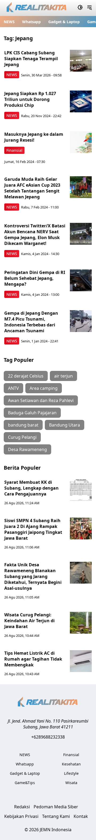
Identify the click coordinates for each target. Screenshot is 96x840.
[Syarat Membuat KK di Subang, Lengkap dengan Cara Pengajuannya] (81, 490)
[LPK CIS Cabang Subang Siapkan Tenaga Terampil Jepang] (81, 61)
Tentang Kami (56, 816)
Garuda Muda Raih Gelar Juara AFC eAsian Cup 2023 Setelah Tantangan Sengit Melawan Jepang (32, 188)
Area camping (44, 388)
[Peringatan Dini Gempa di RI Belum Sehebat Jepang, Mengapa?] (81, 280)
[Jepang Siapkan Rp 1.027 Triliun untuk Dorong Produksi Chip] (81, 101)
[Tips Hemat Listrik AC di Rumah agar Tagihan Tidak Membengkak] (81, 661)
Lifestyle (71, 773)
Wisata (71, 782)
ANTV (13, 388)
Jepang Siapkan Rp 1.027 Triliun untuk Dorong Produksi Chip (30, 99)
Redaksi (22, 807)
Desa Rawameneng (27, 449)
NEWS (9, 21)
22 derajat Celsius (25, 376)
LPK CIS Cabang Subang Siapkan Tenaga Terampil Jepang (31, 58)
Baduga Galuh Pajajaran (32, 413)
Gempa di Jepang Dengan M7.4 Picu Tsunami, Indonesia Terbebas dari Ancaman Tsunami (31, 322)
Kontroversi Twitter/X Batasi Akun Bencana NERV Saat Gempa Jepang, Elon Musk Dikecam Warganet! (34, 234)
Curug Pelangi (22, 437)
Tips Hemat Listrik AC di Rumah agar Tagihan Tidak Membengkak (33, 659)
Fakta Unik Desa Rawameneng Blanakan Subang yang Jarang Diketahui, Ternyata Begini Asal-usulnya (33, 576)
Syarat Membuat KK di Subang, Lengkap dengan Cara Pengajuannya (31, 488)
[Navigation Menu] (89, 8)
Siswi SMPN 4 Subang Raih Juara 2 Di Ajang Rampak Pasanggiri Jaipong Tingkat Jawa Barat (33, 529)
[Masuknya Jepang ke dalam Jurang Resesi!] (81, 142)
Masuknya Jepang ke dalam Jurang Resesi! (33, 137)
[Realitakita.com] (37, 8)
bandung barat (23, 425)
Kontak (81, 816)
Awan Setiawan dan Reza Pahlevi (41, 400)
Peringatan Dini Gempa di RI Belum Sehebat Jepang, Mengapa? (34, 278)
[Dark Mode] (80, 8)
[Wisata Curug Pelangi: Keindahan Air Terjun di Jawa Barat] (81, 623)
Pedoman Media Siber (56, 807)
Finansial (14, 150)
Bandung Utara (64, 425)
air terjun (63, 376)
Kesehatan (71, 764)
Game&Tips (25, 782)
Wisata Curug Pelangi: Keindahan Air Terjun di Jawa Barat (29, 620)
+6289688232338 (48, 737)
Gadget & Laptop (64, 21)
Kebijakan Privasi (21, 816)
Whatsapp (31, 21)
